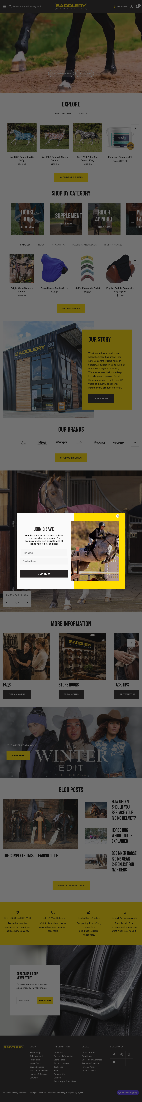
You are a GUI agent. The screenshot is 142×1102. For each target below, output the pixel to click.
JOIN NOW (44, 573)
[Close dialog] (118, 516)
